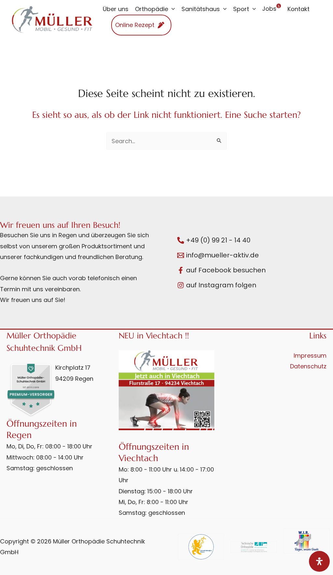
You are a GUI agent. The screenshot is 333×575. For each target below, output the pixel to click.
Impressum (310, 355)
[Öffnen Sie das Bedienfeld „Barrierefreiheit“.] (319, 561)
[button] (171, 9)
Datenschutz (308, 366)
